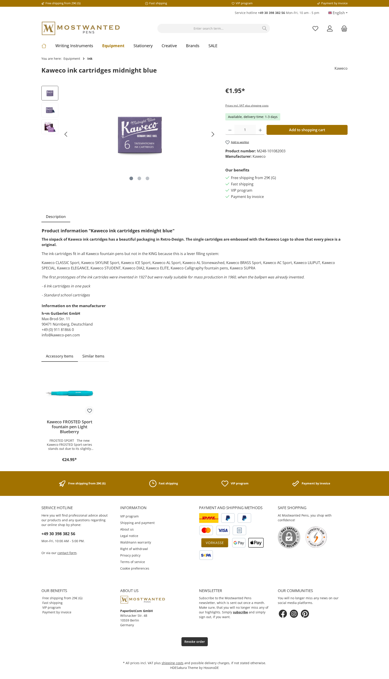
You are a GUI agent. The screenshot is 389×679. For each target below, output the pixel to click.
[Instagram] (294, 614)
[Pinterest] (305, 614)
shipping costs (172, 663)
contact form (67, 553)
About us (127, 529)
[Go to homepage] (80, 28)
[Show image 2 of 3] (139, 178)
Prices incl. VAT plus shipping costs (247, 105)
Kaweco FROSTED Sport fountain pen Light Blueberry (69, 426)
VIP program (129, 516)
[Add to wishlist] (89, 410)
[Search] (264, 28)
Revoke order (194, 641)
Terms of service (132, 562)
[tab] (55, 216)
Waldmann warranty (135, 542)
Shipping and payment (137, 523)
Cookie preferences (134, 568)
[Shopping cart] (343, 28)
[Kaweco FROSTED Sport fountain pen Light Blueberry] (69, 393)
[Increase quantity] (260, 130)
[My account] (330, 28)
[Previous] (66, 134)
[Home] (48, 45)
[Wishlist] (315, 28)
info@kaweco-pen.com (61, 335)
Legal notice (129, 536)
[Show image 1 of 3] (131, 178)
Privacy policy (130, 555)
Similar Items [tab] (93, 356)
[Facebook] (283, 614)
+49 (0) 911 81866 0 (58, 329)
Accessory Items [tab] (59, 356)
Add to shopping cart (307, 129)
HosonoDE (211, 668)
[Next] (212, 134)
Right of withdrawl (134, 549)
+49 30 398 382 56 (58, 533)
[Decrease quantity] (230, 130)
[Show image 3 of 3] (147, 178)
